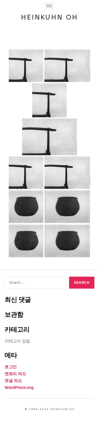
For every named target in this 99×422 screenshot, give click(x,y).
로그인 (11, 367)
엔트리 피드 (15, 373)
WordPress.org (19, 387)
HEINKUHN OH (49, 17)
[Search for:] (35, 283)
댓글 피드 (13, 380)
